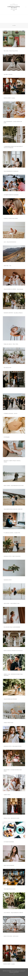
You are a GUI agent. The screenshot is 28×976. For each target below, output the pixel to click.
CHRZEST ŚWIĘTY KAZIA (8, 722)
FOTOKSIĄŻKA (6, 437)
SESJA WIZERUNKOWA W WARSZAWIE (11, 171)
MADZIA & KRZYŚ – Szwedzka (9, 98)
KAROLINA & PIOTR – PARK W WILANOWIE (12, 556)
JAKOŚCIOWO (16, 972)
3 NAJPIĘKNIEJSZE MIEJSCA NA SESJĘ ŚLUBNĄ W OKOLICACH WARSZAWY (13, 147)
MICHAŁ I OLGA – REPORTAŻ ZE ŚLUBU (11, 818)
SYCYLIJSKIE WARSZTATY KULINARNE (11, 195)
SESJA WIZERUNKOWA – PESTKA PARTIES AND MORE (13, 122)
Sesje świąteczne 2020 (7, 367)
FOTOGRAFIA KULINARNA (9, 842)
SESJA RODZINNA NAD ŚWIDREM (10, 699)
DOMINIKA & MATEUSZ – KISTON (10, 413)
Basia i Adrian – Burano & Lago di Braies (11, 51)
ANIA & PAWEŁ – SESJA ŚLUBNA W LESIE (11, 603)
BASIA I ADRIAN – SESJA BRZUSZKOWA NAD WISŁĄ (14, 485)
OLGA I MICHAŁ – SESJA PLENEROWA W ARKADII (13, 912)
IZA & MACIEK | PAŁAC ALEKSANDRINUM (12, 627)
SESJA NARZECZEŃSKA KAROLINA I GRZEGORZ (13, 509)
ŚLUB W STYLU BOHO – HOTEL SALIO (11, 936)
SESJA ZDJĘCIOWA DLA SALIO (9, 889)
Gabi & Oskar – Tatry (7, 265)
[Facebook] (14, 974)
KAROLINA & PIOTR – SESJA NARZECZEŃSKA (12, 746)
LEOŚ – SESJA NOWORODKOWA (10, 242)
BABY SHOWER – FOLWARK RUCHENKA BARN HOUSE (13, 770)
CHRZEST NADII (7, 794)
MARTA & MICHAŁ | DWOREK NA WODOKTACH (13, 650)
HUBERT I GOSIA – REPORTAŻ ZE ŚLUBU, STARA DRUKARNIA (13, 675)
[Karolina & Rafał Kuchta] (14, 7)
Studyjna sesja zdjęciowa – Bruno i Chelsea (11, 344)
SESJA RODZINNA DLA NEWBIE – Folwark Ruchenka (13, 289)
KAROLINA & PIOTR (7, 580)
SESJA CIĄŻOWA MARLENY (9, 865)
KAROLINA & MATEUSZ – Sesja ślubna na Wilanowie (13, 313)
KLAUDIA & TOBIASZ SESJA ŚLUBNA (11, 218)
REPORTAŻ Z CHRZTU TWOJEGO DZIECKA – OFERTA (12, 461)
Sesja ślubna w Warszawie (8, 74)
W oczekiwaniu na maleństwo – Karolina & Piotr (12, 533)
